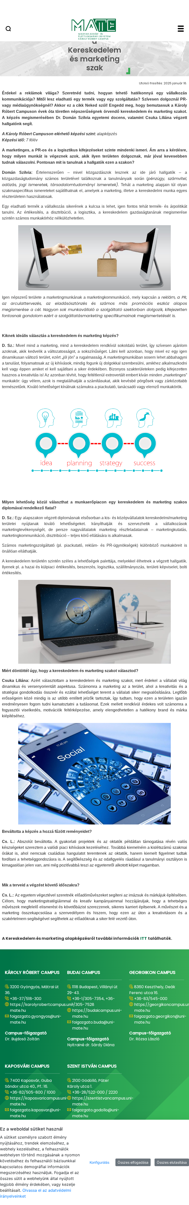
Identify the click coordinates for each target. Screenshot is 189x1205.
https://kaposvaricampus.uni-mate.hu (39, 1101)
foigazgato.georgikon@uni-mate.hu (160, 1019)
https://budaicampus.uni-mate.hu (97, 1013)
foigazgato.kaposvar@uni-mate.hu (35, 1113)
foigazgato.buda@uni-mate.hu (93, 1025)
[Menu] (180, 29)
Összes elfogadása (133, 1162)
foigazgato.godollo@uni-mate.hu (95, 1113)
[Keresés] (8, 29)
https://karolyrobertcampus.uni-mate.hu (42, 1007)
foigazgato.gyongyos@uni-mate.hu (36, 1019)
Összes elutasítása (172, 1162)
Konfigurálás (99, 1162)
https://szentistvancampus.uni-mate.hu (103, 1101)
